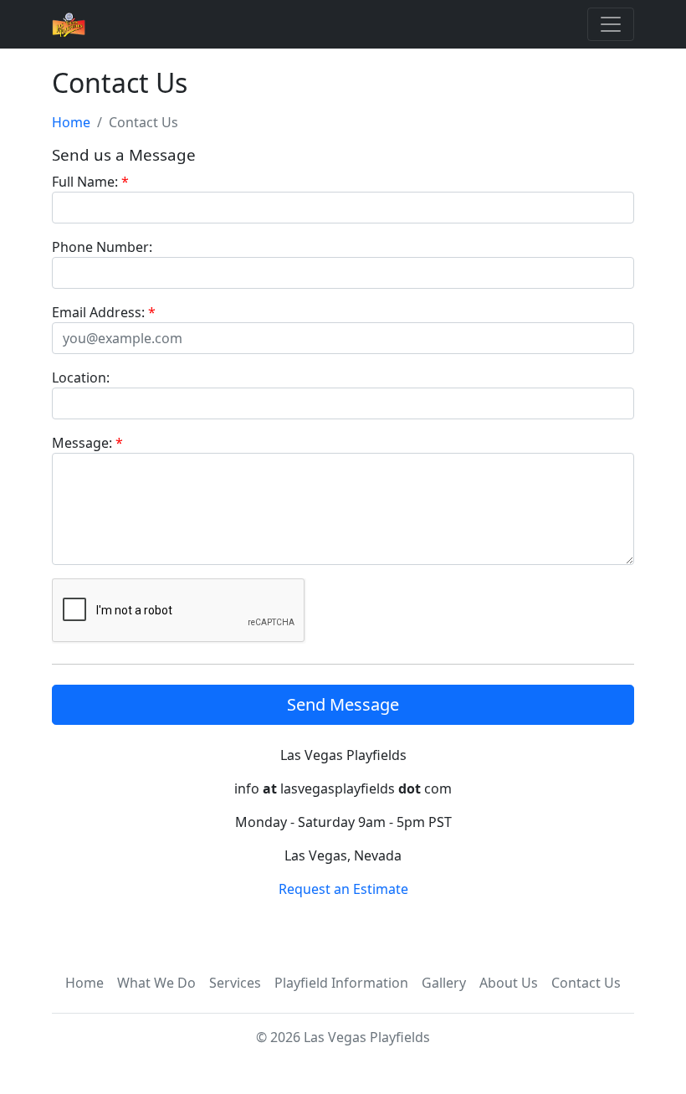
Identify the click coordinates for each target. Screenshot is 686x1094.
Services (235, 982)
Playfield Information (341, 982)
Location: (81, 377)
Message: (87, 443)
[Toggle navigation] (610, 24)
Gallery (444, 982)
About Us (508, 982)
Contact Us (586, 982)
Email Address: (104, 312)
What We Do (156, 982)
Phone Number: (102, 247)
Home (71, 122)
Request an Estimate (343, 889)
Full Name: (90, 181)
